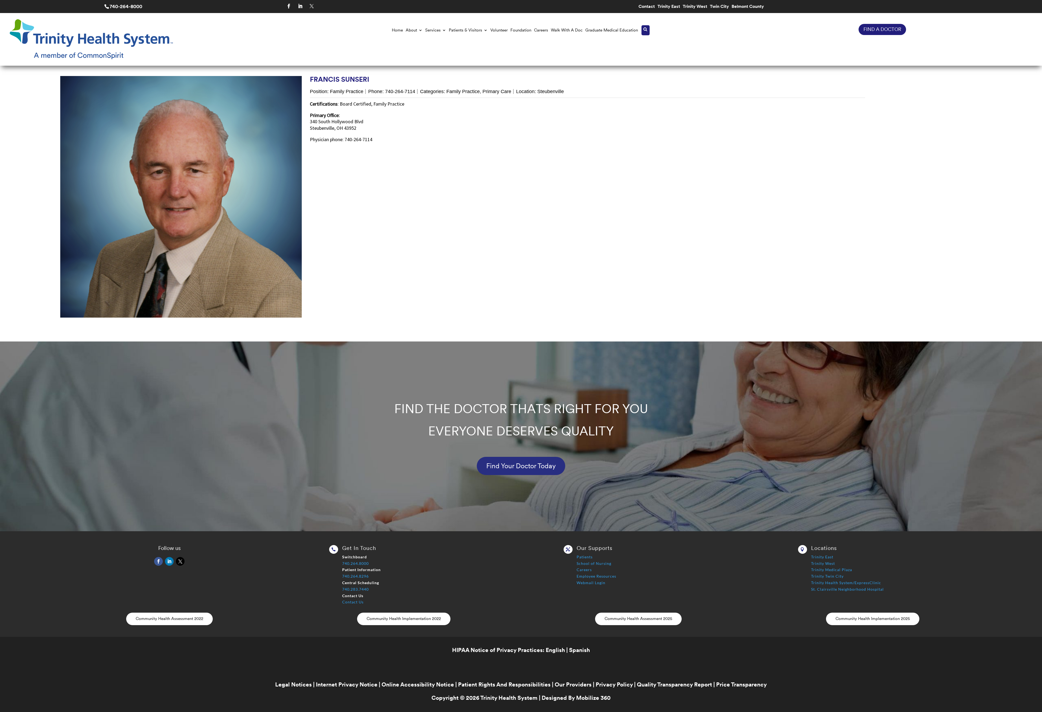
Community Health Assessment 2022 (169, 618)
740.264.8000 (355, 563)
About (411, 30)
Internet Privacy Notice (346, 684)
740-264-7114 (400, 91)
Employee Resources (596, 576)
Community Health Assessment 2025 (638, 618)
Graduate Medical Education (611, 30)
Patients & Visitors (465, 30)
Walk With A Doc (567, 30)
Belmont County (748, 7)
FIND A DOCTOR (882, 29)
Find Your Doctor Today (521, 466)
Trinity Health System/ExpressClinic (846, 582)
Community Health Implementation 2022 (404, 618)
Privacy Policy (614, 684)
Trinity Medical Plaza (831, 569)
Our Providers (573, 684)
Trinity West (695, 7)
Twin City (719, 7)
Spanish (579, 650)
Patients (585, 557)
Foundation (520, 30)
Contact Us (353, 602)
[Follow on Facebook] (289, 6)
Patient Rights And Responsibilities (504, 684)
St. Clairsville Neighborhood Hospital (847, 589)
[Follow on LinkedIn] (300, 6)
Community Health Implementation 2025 (872, 618)
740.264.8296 (355, 576)
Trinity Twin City (827, 576)
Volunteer (499, 30)
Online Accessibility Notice (418, 684)
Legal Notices (293, 684)
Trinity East (668, 7)
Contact (646, 7)
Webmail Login (591, 582)
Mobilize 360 (593, 697)
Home (397, 30)
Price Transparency (741, 684)
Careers (541, 30)
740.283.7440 (355, 589)
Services (433, 30)
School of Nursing (594, 563)
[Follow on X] (311, 6)
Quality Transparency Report (674, 684)
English (555, 650)
